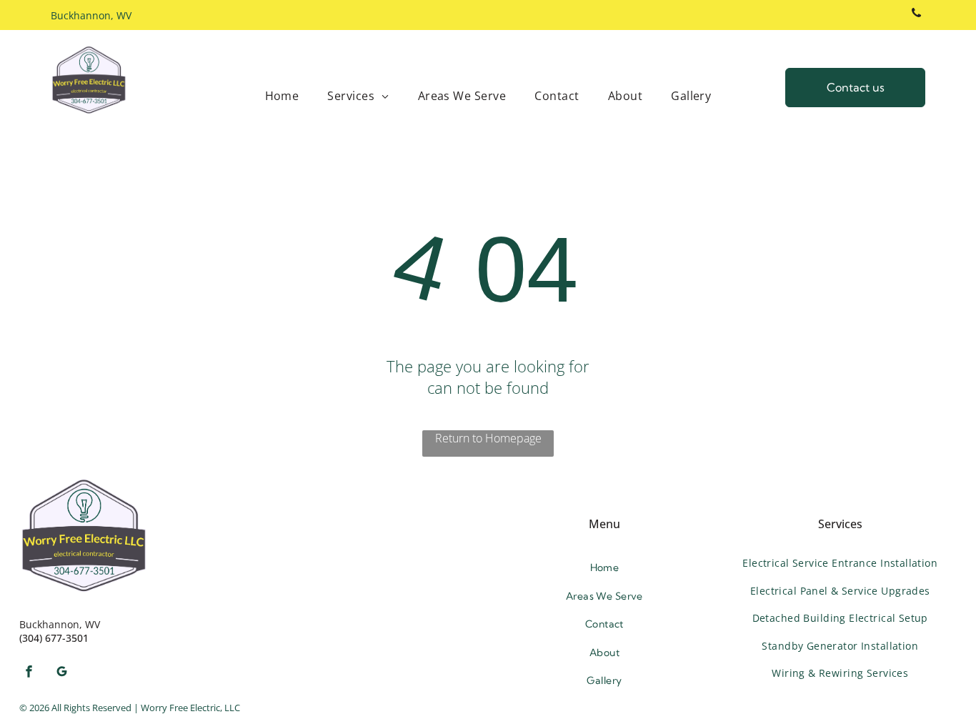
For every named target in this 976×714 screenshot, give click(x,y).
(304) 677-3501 (54, 638)
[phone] (916, 15)
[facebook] (28, 673)
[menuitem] (282, 95)
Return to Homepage (488, 438)
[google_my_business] (61, 673)
